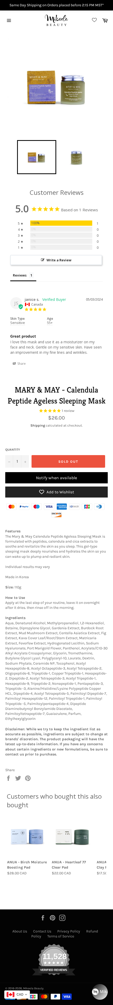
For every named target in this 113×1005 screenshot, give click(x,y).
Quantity (12, 449)
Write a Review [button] (59, 260)
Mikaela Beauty (33, 988)
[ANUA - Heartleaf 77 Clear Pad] (72, 837)
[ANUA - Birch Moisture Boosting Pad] (27, 837)
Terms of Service (60, 936)
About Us (19, 931)
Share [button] (21, 363)
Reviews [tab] (20, 275)
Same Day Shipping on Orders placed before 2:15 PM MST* (56, 5)
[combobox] (17, 994)
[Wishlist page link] (93, 20)
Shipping (37, 425)
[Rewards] (100, 992)
